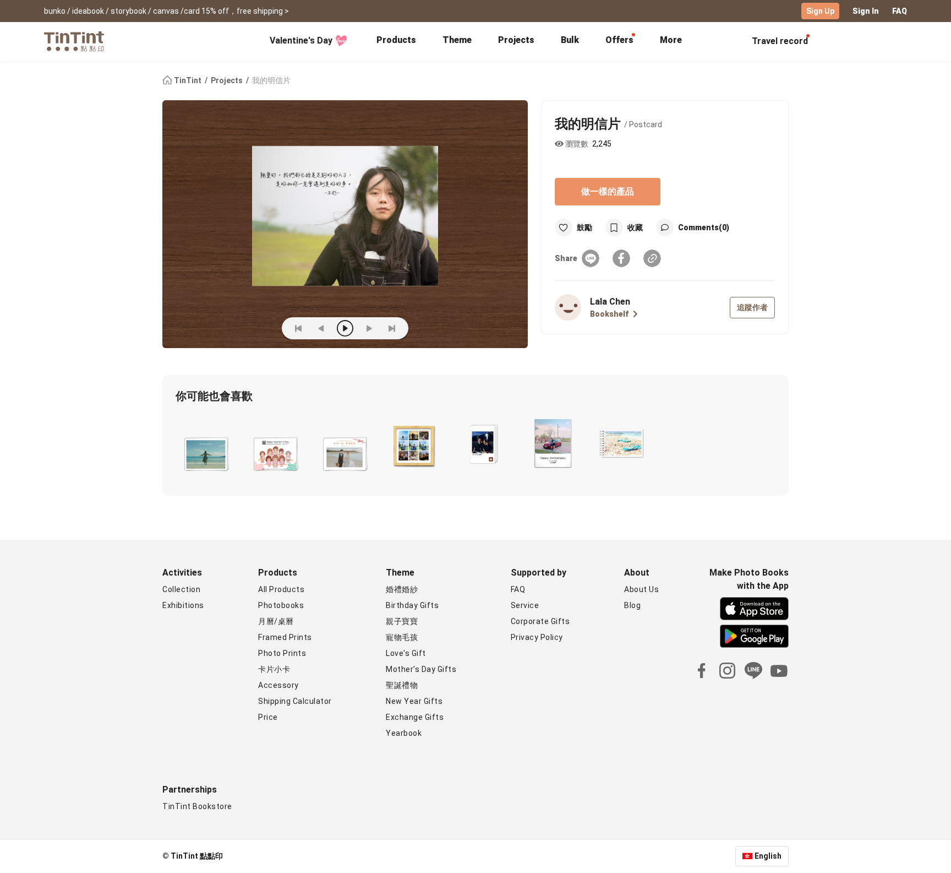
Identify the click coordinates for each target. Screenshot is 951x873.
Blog (632, 605)
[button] (206, 452)
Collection (181, 589)
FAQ (899, 11)
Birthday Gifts (412, 605)
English (768, 856)
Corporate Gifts (540, 621)
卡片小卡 (274, 669)
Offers (619, 40)
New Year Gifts (414, 701)
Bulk (570, 40)
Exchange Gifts (415, 717)
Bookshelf (609, 314)
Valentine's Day (301, 40)
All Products (281, 589)
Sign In (865, 11)
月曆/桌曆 (276, 621)
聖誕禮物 (402, 685)
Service (525, 605)
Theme (457, 40)
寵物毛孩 (402, 637)
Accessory (278, 685)
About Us (641, 589)
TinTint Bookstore (197, 806)
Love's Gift (406, 653)
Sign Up (820, 11)
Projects (516, 40)
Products (396, 40)
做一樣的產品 (607, 191)
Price (268, 717)
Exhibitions (183, 605)
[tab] (396, 41)
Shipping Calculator (295, 701)
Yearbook (404, 733)
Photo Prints (282, 653)
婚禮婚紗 (402, 589)
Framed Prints (285, 637)
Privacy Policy (537, 637)
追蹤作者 (752, 307)
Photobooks (281, 605)
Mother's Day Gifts (421, 669)
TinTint (187, 80)
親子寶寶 (402, 621)
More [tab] (671, 40)
